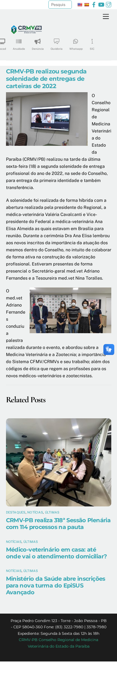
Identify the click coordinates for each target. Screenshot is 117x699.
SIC (92, 48)
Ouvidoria (57, 48)
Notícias (35, 512)
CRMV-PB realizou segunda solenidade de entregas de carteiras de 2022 (46, 78)
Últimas (52, 512)
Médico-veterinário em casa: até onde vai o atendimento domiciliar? (56, 553)
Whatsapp (76, 48)
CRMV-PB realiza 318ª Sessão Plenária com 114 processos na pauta (58, 523)
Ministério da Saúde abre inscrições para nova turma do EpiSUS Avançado (55, 585)
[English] (79, 4)
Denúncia (38, 48)
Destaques (16, 512)
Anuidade (19, 48)
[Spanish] (86, 4)
